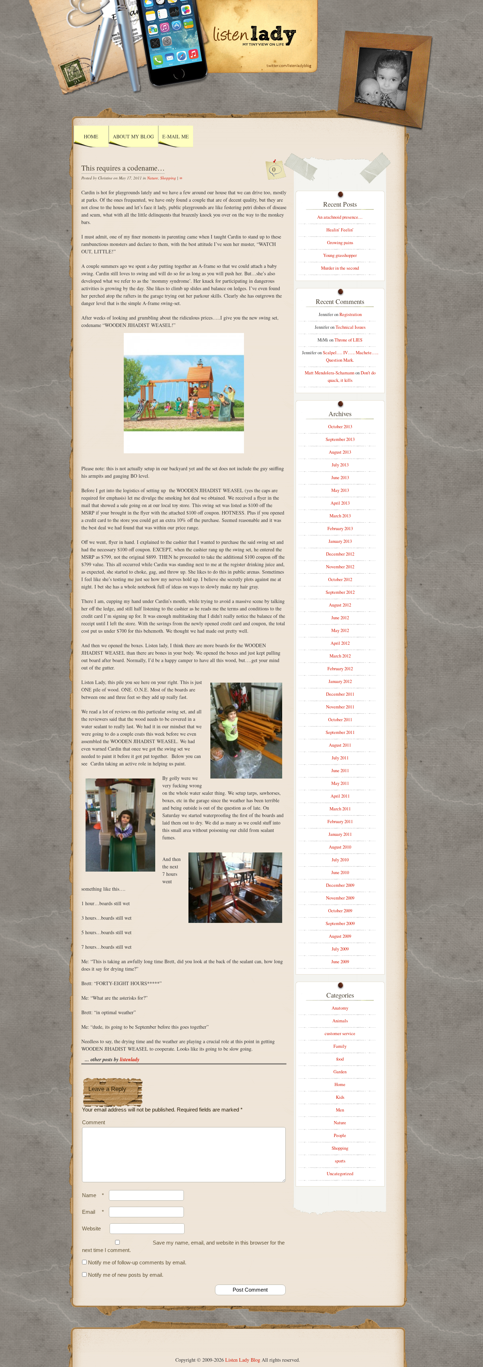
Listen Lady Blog (242, 1359)
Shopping (168, 177)
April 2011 (340, 796)
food (340, 1059)
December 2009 (340, 885)
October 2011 (340, 720)
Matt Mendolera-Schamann (329, 373)
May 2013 (340, 490)
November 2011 (340, 707)
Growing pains (340, 243)
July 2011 (340, 758)
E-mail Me (175, 136)
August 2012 (340, 605)
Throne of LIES (348, 340)
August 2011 (340, 745)
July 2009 (340, 949)
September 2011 (340, 732)
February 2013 (340, 528)
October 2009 (340, 911)
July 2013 (340, 465)
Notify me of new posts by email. (125, 1275)
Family (340, 1046)
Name (93, 1195)
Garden (340, 1072)
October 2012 (340, 579)
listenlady (129, 1059)
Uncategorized (340, 1174)
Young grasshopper (340, 255)
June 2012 (340, 618)
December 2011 (340, 694)
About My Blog (133, 136)
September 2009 (340, 923)
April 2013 (340, 503)
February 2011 (340, 822)
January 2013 (340, 541)
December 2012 (340, 554)
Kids (340, 1097)
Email (93, 1212)
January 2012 (340, 681)
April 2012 (340, 643)
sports (340, 1161)
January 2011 (340, 834)
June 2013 (340, 478)
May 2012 (340, 630)
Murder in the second (340, 268)
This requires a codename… (123, 168)
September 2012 (340, 592)
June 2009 (340, 962)
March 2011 (340, 809)
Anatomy (340, 1008)
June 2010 (340, 872)
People (340, 1135)
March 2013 (340, 516)
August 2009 (340, 936)
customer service (340, 1033)
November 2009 (340, 898)
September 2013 (340, 439)
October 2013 (340, 427)
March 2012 (340, 656)
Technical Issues (351, 327)
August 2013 (340, 452)
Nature (152, 177)
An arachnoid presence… (340, 217)
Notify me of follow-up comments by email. (137, 1262)
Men (340, 1110)
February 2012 (340, 669)
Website (91, 1228)
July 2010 (340, 860)
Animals (340, 1021)
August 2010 (340, 847)
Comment (93, 1122)
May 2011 (340, 783)
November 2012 (340, 567)
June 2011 (340, 771)
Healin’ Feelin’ (340, 230)
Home (91, 136)
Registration (350, 314)
